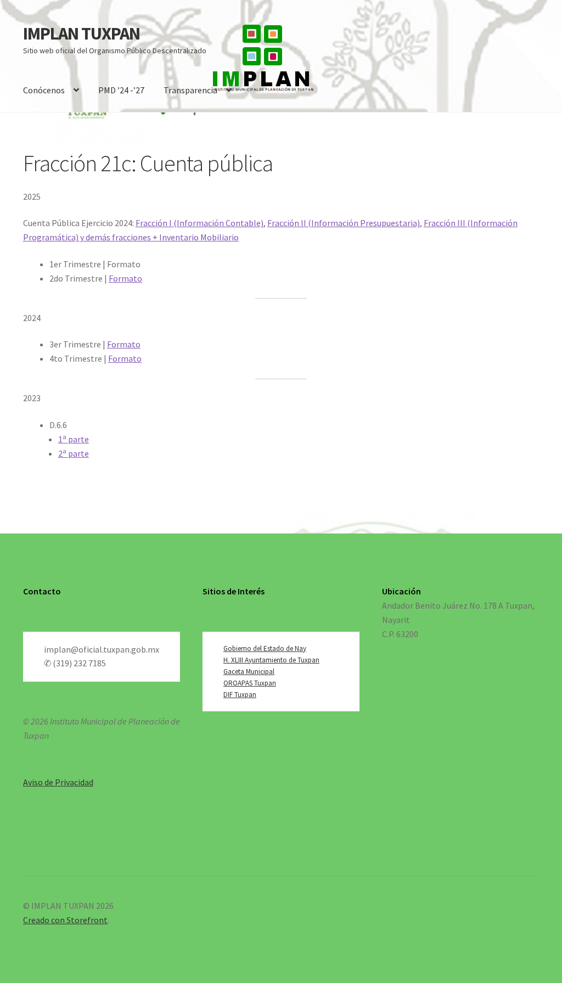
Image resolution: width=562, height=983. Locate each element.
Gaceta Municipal (248, 671)
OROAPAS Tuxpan (249, 683)
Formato (125, 278)
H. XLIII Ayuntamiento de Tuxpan (271, 660)
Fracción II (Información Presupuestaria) (343, 222)
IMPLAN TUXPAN (81, 33)
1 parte (73, 439)
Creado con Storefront (65, 919)
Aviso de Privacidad (58, 782)
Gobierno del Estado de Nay (264, 648)
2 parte (73, 453)
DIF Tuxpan (239, 694)
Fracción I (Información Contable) (199, 222)
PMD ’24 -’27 (121, 90)
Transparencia (190, 90)
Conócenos (44, 90)
